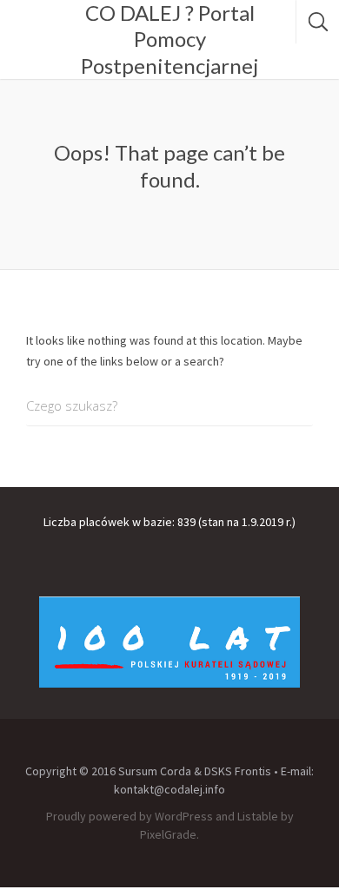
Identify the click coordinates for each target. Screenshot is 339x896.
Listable (257, 816)
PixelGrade (168, 834)
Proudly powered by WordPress (129, 816)
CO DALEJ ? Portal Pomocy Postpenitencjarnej (169, 39)
